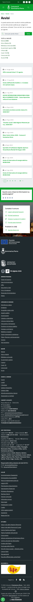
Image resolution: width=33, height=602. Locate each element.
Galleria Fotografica (6, 388)
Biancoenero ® (13, 596)
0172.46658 (7, 407)
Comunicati (4, 368)
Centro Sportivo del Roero (8, 530)
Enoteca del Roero (6, 543)
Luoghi (3, 382)
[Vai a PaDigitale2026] (11, 271)
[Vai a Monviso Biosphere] (8, 263)
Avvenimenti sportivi (7, 360)
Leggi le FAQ (4, 483)
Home (2, 14)
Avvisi (2, 370)
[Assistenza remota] (16, 591)
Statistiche (4, 513)
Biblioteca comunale (6, 357)
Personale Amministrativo (8, 293)
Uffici (2, 285)
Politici (3, 296)
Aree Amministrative (7, 282)
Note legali (4, 502)
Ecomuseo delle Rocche (7, 546)
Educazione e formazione (8, 324)
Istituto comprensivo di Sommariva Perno (12, 538)
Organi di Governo (6, 280)
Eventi (3, 380)
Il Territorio (4, 385)
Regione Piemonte (6, 2)
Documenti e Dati (6, 288)
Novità (7, 14)
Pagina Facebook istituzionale (9, 533)
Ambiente (4, 308)
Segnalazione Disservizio (8, 489)
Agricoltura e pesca (6, 305)
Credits (3, 507)
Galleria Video (5, 390)
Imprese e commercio (7, 329)
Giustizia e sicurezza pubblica (9, 326)
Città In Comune (24, 589)
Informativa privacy (6, 499)
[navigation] (3, 7)
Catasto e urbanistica (7, 318)
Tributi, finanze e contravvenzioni (10, 337)
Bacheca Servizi (5, 494)
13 (20, 180)
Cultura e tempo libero (7, 321)
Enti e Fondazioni (6, 290)
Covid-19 (3, 365)
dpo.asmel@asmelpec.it (10, 467)
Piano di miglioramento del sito (9, 481)
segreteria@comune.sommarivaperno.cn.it (16, 415)
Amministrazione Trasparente (9, 475)
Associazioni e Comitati (7, 396)
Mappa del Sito (5, 515)
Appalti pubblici (5, 313)
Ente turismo (4, 535)
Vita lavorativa (5, 342)
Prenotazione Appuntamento (9, 486)
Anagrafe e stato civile (7, 310)
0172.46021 (6, 405)
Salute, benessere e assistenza (9, 334)
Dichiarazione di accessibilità (9, 478)
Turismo (3, 340)
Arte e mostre (5, 354)
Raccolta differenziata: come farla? (10, 557)
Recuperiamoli (5, 554)
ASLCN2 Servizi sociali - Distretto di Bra (12, 549)
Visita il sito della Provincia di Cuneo (11, 527)
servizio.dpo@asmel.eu (11, 465)
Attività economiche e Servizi (9, 393)
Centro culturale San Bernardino (10, 541)
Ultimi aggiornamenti (7, 510)
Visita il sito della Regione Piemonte (11, 525)
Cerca (28, 34)
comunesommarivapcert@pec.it (13, 413)
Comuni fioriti (4, 551)
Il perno (3, 362)
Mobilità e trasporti (6, 332)
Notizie (3, 352)
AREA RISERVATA (16, 600)
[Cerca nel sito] (28, 7)
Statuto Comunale (6, 497)
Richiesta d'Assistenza (7, 491)
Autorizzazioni (5, 316)
